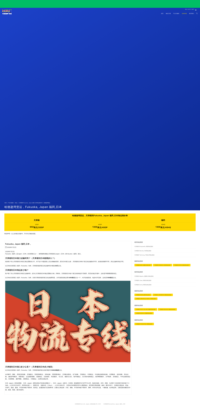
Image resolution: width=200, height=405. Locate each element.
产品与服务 (176, 13)
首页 (162, 13)
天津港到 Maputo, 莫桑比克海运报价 (144, 276)
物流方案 (168, 13)
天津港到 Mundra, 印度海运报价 (142, 250)
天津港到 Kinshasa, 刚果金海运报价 (167, 309)
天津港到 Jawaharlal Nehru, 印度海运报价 (146, 298)
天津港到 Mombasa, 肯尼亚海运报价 (162, 265)
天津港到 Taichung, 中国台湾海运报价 (144, 255)
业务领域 (184, 13)
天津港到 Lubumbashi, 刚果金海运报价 (162, 294)
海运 (16, 202)
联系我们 (191, 13)
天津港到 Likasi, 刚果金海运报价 (142, 280)
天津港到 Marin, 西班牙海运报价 (143, 294)
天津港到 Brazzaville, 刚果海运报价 (143, 246)
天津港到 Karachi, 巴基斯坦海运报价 (144, 313)
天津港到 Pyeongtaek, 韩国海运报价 (144, 324)
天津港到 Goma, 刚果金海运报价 (142, 284)
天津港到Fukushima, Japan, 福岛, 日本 (114, 404)
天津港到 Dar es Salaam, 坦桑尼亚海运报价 (146, 309)
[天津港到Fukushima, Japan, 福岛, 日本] (7, 14)
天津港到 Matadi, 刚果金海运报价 (181, 265)
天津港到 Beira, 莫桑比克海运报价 (143, 265)
